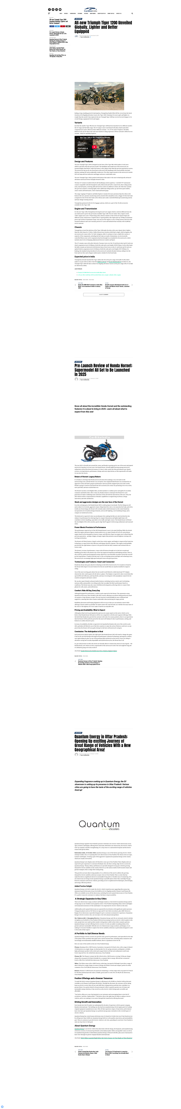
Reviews (66, 13)
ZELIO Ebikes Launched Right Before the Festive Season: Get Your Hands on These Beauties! (57, 49)
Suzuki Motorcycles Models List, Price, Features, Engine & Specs (99, 631)
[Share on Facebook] (51, 26)
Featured (86, 13)
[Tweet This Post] (57, 26)
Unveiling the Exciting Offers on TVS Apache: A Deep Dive (57, 55)
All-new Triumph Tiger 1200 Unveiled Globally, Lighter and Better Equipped (58, 21)
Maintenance (93, 13)
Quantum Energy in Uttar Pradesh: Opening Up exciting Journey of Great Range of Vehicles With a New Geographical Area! (58, 41)
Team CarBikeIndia (84, 37)
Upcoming (80, 13)
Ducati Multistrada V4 (115, 261)
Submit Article (111, 13)
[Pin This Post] (62, 26)
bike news (86, 279)
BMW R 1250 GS (101, 261)
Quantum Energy (79, 990)
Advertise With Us (102, 13)
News (61, 13)
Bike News (51, 17)
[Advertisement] (90, 3)
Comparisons (73, 13)
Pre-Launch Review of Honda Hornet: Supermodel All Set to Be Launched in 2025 (57, 33)
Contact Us (118, 13)
